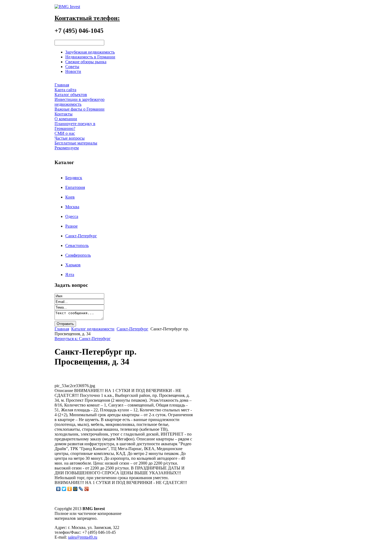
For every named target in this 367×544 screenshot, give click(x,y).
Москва (72, 206)
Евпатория (75, 187)
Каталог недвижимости (92, 329)
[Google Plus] (86, 488)
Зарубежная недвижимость (90, 52)
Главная (62, 329)
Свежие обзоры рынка (85, 61)
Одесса (71, 216)
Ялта (69, 274)
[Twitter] (64, 488)
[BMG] (67, 6)
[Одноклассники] (70, 488)
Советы (72, 66)
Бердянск (73, 177)
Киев (70, 197)
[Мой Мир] (75, 488)
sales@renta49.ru (82, 537)
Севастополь (77, 245)
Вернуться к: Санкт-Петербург (83, 338)
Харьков (73, 265)
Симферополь (78, 255)
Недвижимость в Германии (90, 57)
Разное (71, 226)
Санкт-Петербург (81, 236)
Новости (73, 71)
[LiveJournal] (81, 488)
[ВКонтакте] (58, 488)
